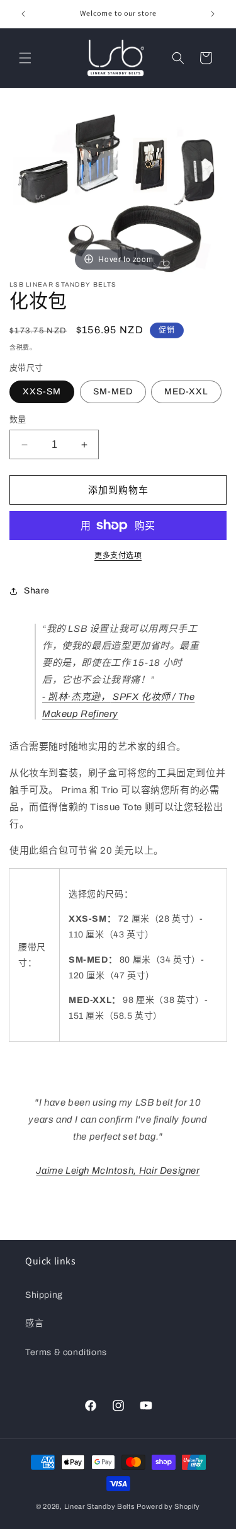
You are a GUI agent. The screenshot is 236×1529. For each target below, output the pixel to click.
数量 (17, 419)
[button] (25, 58)
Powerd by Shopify (168, 1506)
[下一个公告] (213, 14)
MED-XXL (186, 391)
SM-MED (113, 391)
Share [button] (37, 590)
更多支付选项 (118, 555)
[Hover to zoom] (118, 189)
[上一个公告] (23, 14)
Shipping (44, 1295)
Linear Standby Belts (99, 1506)
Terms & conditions (66, 1352)
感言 (34, 1323)
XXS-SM (42, 391)
